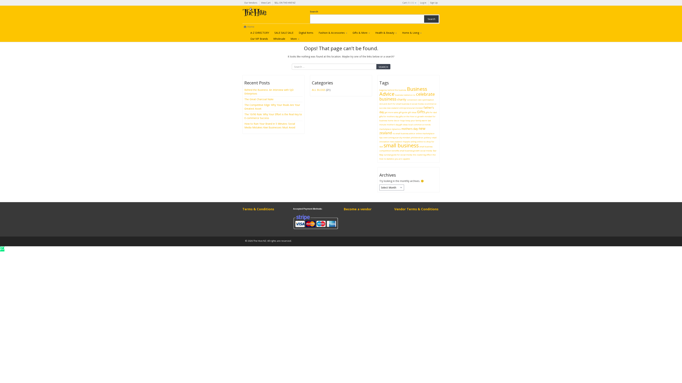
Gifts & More (360, 32)
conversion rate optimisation (420, 100)
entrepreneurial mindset (411, 108)
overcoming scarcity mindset (396, 137)
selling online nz (418, 141)
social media (426, 150)
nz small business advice (404, 133)
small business (401, 145)
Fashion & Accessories (332, 32)
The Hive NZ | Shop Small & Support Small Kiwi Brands (269, 12)
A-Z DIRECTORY (259, 32)
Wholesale (279, 38)
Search (314, 11)
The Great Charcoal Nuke (259, 99)
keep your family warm (416, 120)
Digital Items (306, 32)
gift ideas (412, 112)
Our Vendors (250, 2)
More (294, 38)
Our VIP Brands (259, 38)
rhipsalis (406, 141)
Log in (423, 2)
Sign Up (434, 2)
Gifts (421, 111)
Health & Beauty (385, 32)
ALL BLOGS (318, 89)
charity (401, 99)
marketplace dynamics (390, 129)
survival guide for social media (398, 155)
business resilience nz (405, 95)
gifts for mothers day (389, 116)
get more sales (391, 112)
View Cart (265, 2)
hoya (402, 120)
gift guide (403, 112)
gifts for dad (431, 112)
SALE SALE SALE (283, 32)
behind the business (397, 90)
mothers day (409, 129)
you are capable (402, 159)
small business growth (410, 150)
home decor (394, 120)
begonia (383, 90)
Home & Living (411, 32)
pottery (427, 137)
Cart (408, 2)
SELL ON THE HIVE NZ (285, 2)
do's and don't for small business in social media (401, 104)
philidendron (417, 137)
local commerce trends (419, 124)
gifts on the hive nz (408, 116)
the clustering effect (422, 155)
